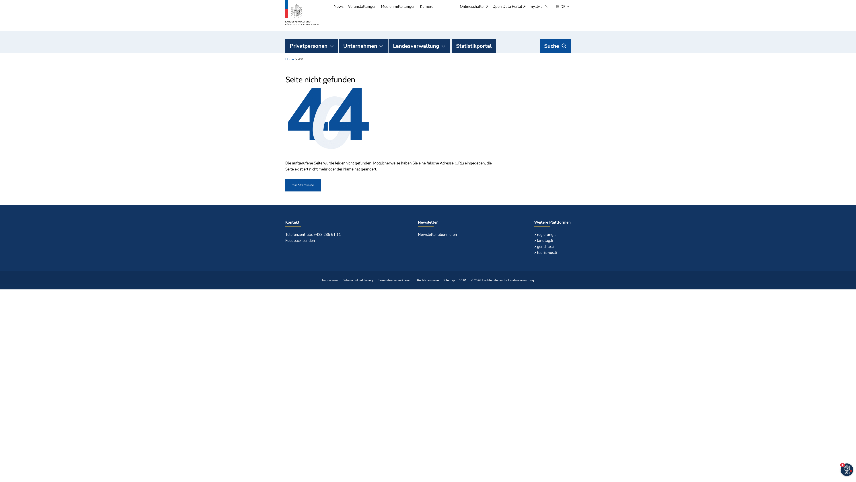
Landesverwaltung (416, 46)
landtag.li (545, 240)
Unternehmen (360, 46)
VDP (462, 280)
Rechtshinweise (428, 280)
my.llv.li (536, 6)
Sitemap (449, 280)
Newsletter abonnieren (437, 234)
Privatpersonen (308, 46)
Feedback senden (300, 240)
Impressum (330, 280)
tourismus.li (547, 252)
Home (289, 59)
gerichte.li (545, 246)
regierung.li (546, 234)
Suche (551, 46)
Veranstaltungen (362, 6)
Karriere (426, 6)
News (339, 6)
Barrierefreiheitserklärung (394, 280)
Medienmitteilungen (398, 6)
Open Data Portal (507, 6)
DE (563, 6)
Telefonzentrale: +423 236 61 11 (313, 234)
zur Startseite (303, 185)
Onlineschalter (473, 6)
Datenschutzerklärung (357, 280)
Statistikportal (474, 46)
